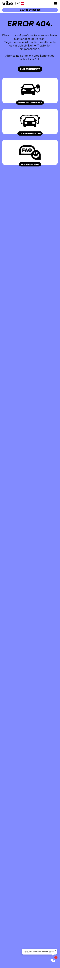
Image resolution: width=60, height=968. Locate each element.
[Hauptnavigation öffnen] (55, 3)
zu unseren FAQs (30, 164)
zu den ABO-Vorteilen (30, 102)
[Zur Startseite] (7, 3)
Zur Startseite (30, 69)
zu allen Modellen (30, 133)
